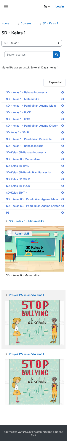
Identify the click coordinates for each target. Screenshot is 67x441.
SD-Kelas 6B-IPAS (17, 165)
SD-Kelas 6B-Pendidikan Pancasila (28, 172)
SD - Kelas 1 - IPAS (18, 119)
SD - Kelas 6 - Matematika (26, 221)
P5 (7, 212)
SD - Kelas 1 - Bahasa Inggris (24, 145)
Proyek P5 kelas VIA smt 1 (26, 295)
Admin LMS (22, 233)
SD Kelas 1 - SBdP (17, 132)
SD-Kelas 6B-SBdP (18, 179)
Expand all (55, 82)
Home (5, 23)
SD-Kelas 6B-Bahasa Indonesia (26, 152)
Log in (59, 6)
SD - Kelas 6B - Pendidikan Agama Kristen (33, 205)
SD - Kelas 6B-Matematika (23, 159)
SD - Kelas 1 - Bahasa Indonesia (26, 92)
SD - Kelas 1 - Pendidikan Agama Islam (31, 105)
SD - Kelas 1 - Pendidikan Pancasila (29, 139)
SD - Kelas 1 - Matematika (22, 99)
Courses (26, 23)
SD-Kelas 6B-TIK (16, 192)
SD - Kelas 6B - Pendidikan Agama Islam (32, 199)
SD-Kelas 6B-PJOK (18, 185)
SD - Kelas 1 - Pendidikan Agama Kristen (32, 125)
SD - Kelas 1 (50, 23)
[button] (46, 6)
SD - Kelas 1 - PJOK (18, 112)
